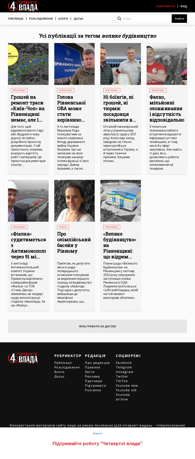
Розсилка (93, 390)
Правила (92, 367)
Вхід (184, 6)
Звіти (89, 372)
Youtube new (127, 385)
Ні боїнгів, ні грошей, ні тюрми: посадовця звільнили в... (119, 108)
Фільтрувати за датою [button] (97, 326)
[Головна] (23, 6)
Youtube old (126, 390)
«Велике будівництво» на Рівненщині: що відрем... (119, 245)
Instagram (124, 372)
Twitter (122, 376)
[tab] (97, 326)
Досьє (79, 18)
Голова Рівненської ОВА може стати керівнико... (71, 108)
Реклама (92, 376)
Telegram (124, 367)
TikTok (122, 381)
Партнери (93, 381)
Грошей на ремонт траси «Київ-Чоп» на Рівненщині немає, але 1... (27, 108)
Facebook (124, 363)
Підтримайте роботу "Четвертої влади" (97, 443)
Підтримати (165, 6)
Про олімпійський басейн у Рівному (74, 242)
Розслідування (41, 18)
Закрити (97, 433)
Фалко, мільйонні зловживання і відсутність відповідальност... (166, 108)
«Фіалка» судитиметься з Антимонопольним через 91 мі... (28, 245)
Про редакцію (97, 363)
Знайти (179, 18)
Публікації (15, 18)
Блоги (63, 18)
